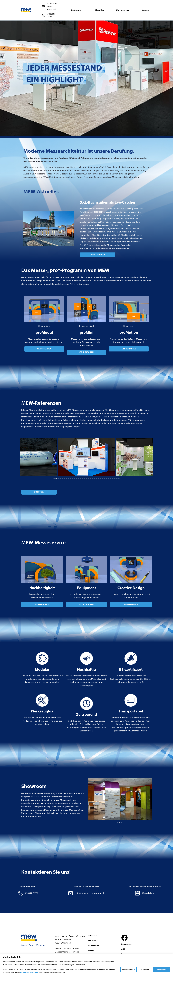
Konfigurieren (127, 969)
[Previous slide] (22, 457)
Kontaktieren (148, 893)
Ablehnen (145, 969)
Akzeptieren (161, 969)
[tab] (54, 478)
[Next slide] (151, 457)
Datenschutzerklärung (29, 973)
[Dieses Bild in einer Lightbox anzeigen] (28, 457)
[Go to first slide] (150, 799)
